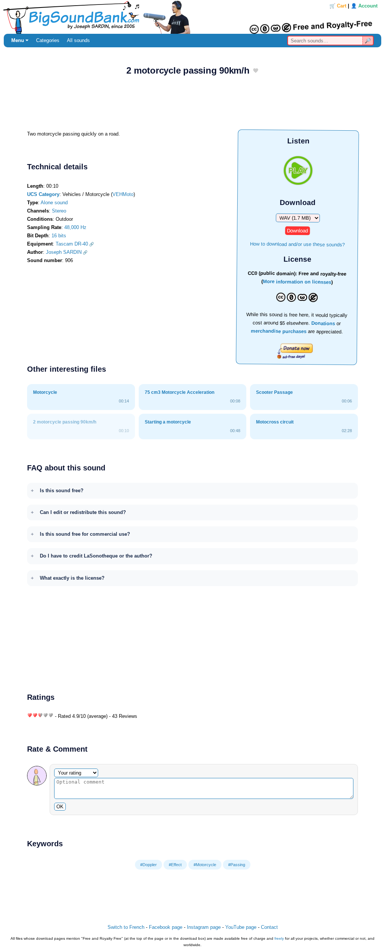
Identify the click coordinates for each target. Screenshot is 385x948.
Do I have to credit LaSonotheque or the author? (96, 556)
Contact (269, 927)
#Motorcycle (205, 864)
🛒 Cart (337, 6)
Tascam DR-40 (72, 244)
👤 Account (364, 6)
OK (60, 806)
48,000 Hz (75, 227)
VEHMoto (122, 194)
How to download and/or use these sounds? (297, 244)
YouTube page (240, 927)
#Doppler (148, 864)
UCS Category (43, 194)
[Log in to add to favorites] (256, 71)
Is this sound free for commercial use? (85, 534)
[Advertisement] (192, 105)
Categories (47, 40)
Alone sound (54, 202)
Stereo (59, 211)
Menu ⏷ (20, 40)
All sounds (78, 40)
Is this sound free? (61, 490)
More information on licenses (297, 282)
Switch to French (126, 927)
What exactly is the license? (72, 578)
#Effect (175, 864)
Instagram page (204, 927)
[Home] (192, 17)
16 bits (59, 235)
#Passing (236, 864)
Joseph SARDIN (64, 252)
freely (279, 938)
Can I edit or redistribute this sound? (83, 512)
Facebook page (165, 927)
